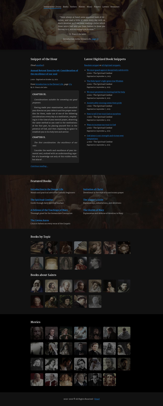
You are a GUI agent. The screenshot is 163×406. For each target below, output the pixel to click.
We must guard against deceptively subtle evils (107, 70)
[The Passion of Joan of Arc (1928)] (80, 364)
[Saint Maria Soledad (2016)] (66, 348)
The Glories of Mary (93, 210)
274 (70, 84)
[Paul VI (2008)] (51, 379)
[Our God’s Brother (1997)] (109, 333)
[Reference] (80, 247)
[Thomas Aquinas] (80, 301)
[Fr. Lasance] (95, 263)
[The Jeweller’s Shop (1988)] (124, 348)
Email (97, 399)
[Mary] (37, 286)
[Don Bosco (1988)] (95, 348)
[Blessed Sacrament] (124, 247)
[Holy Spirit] (51, 263)
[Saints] (95, 247)
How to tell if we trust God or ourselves (104, 113)
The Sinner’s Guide (93, 200)
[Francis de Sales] (66, 286)
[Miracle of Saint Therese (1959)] (51, 364)
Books (65, 6)
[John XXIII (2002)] (37, 379)
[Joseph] (51, 286)
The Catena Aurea (40, 220)
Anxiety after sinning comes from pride (104, 103)
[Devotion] (51, 247)
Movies (82, 6)
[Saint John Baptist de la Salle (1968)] (80, 379)
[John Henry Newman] (37, 301)
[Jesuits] (80, 263)
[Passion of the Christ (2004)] (37, 333)
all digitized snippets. (111, 65)
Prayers (97, 6)
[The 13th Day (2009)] (37, 348)
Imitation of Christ (93, 189)
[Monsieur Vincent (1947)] (37, 364)
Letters (105, 6)
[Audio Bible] (109, 379)
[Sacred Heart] (37, 263)
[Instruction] (66, 247)
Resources (115, 6)
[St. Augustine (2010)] (66, 364)
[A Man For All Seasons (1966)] (51, 333)
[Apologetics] (109, 247)
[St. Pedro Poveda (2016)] (80, 348)
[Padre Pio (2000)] (124, 364)
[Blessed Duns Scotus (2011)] (124, 333)
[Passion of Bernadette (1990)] (109, 364)
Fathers (73, 6)
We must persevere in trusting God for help (106, 92)
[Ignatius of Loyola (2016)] (95, 333)
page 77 (95, 39)
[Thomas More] (66, 301)
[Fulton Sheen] (95, 379)
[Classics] (37, 247)
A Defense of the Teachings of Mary (49, 210)
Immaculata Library (52, 6)
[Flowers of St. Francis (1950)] (109, 348)
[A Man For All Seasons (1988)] (66, 333)
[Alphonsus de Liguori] (80, 286)
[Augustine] (51, 301)
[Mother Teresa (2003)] (95, 364)
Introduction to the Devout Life (49, 84)
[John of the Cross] (124, 286)
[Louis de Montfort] (95, 301)
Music (89, 6)
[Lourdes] (66, 263)
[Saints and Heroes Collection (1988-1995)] (80, 333)
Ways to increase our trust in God (101, 124)
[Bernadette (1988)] (51, 348)
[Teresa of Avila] (109, 286)
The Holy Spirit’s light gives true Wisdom (105, 81)
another (39, 65)
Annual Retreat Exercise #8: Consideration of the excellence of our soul (54, 72)
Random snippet (91, 65)
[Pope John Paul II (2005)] (66, 379)
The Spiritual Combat (42, 200)
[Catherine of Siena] (95, 286)
